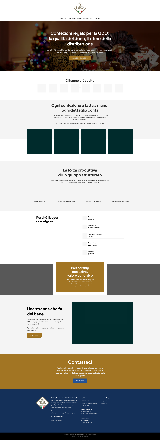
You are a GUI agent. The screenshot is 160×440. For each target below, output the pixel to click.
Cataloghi (63, 18)
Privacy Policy (104, 401)
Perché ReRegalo (88, 18)
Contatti (97, 18)
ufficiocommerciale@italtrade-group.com (63, 413)
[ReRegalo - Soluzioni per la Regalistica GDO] (80, 7)
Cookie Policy (104, 403)
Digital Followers (83, 436)
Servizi (79, 18)
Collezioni (71, 18)
